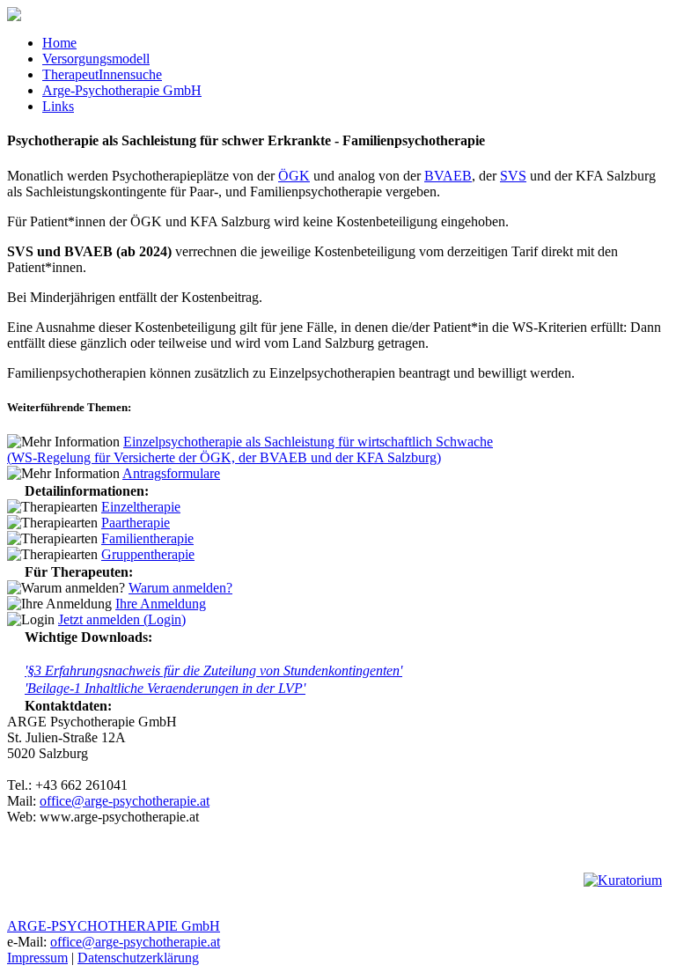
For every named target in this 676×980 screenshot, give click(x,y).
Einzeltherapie (140, 506)
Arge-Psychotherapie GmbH (122, 90)
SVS (513, 175)
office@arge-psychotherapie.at (124, 800)
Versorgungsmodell (96, 58)
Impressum (37, 957)
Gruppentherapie (148, 554)
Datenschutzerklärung (138, 957)
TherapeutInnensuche (102, 74)
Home (59, 42)
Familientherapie (147, 538)
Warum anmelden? (180, 587)
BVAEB (448, 175)
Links (58, 106)
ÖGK (294, 175)
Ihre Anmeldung (160, 603)
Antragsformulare (171, 473)
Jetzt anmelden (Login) (122, 619)
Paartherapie (135, 522)
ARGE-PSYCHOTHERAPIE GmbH (113, 925)
